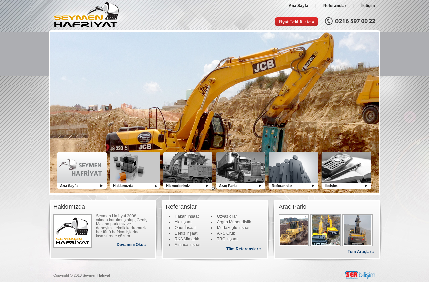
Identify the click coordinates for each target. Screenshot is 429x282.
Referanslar (334, 5)
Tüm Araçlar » (361, 251)
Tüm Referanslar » (244, 249)
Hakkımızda (123, 186)
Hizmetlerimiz (178, 186)
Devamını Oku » (132, 244)
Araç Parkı (228, 186)
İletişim (368, 5)
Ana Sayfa (300, 5)
